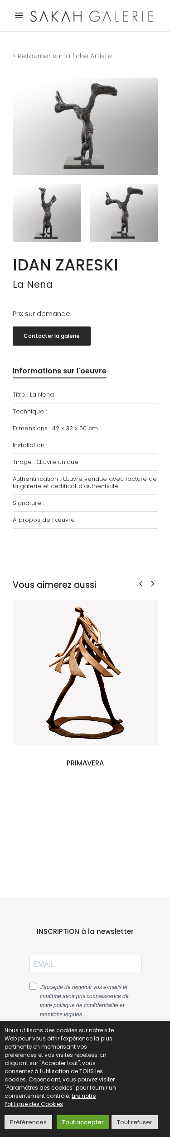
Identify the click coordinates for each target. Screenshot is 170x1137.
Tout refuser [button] (134, 1122)
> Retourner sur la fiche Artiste (62, 56)
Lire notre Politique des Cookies (50, 1100)
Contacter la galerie (52, 336)
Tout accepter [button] (83, 1122)
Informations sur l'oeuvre (60, 371)
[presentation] (140, 583)
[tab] (60, 373)
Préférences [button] (28, 1122)
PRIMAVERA (85, 763)
